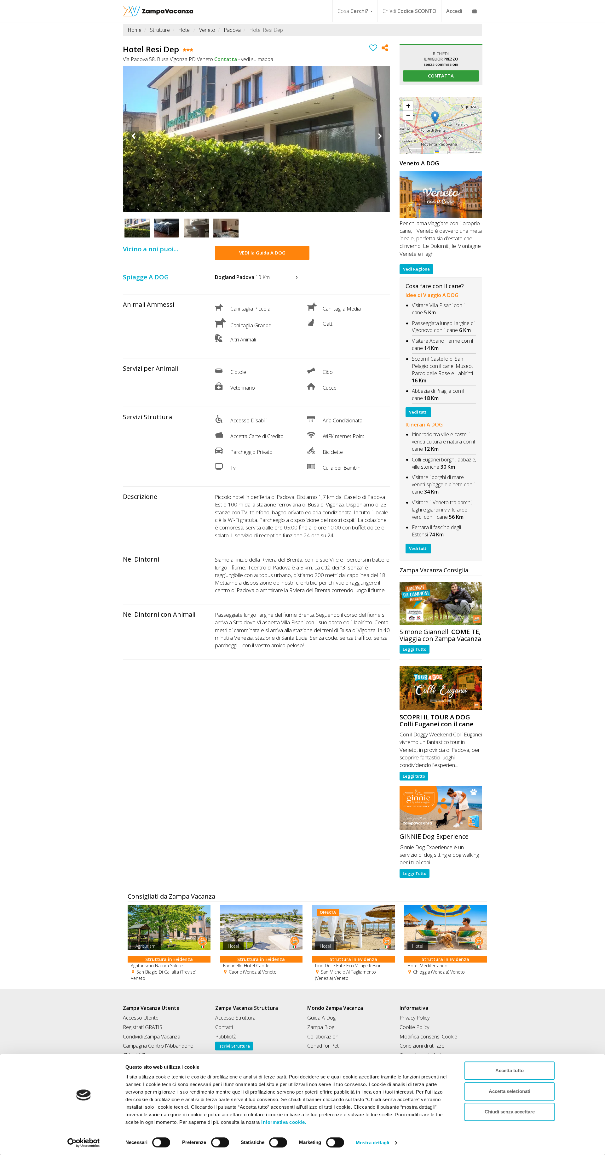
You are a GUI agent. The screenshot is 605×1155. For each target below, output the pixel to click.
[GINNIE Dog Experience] (441, 808)
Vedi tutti (418, 412)
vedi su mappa (257, 59)
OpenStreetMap (459, 152)
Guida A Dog (321, 1017)
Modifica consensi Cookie (428, 1036)
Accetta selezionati (509, 1091)
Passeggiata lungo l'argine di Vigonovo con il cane (443, 327)
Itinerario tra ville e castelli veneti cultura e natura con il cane (443, 441)
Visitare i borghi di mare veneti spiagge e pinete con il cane (443, 484)
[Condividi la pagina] (385, 48)
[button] (440, 118)
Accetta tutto (509, 1070)
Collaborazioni (323, 1036)
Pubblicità (226, 1036)
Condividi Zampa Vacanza (151, 1036)
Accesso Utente (140, 1017)
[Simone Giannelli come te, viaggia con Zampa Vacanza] (441, 603)
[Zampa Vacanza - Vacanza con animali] (158, 8)
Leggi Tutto (414, 649)
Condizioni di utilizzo (422, 1045)
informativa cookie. (283, 1122)
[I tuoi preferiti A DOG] (474, 11)
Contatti (224, 1027)
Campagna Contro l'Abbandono (158, 1045)
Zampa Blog (320, 1027)
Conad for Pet (323, 1045)
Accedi (454, 11)
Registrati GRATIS (142, 1027)
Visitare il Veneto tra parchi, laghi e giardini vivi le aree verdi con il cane (442, 509)
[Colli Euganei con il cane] (441, 688)
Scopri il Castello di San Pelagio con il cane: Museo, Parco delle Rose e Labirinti (442, 366)
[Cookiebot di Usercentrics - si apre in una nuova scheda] (83, 1142)
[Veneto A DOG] (441, 194)
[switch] (217, 1140)
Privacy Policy (414, 1017)
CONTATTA (441, 75)
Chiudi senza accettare (510, 1111)
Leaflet (443, 152)
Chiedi (409, 11)
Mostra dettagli (372, 1142)
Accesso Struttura (235, 1017)
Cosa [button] (352, 11)
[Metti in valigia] (373, 48)
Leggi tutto (414, 776)
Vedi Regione (416, 269)
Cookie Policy (414, 1027)
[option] (256, 139)
